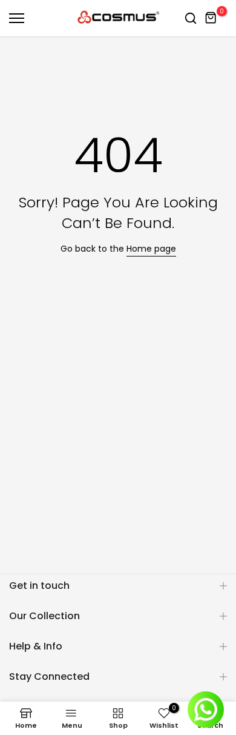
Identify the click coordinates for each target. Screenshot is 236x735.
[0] (211, 18)
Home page (151, 249)
